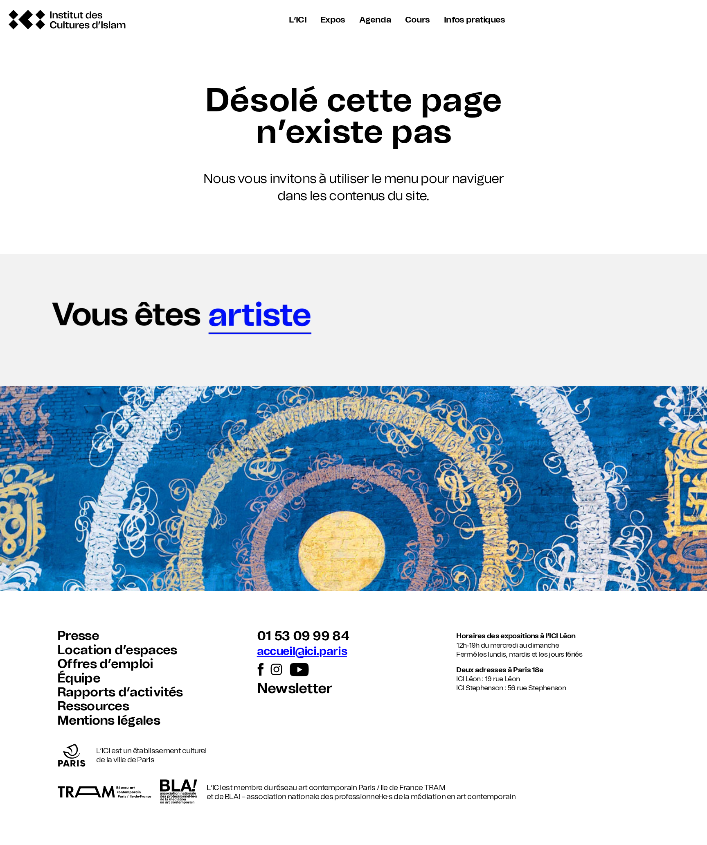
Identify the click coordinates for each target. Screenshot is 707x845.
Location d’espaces (117, 650)
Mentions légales (108, 720)
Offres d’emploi (105, 664)
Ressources (93, 706)
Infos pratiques (474, 20)
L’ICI (297, 20)
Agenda (375, 20)
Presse (78, 636)
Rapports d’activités (119, 692)
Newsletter (295, 689)
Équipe (78, 678)
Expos (332, 20)
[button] (353, 320)
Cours (417, 20)
